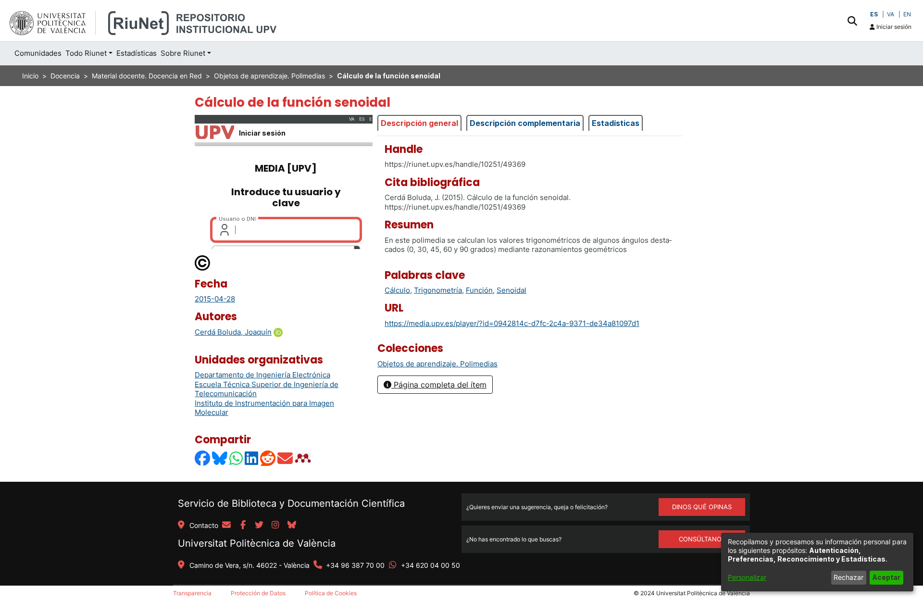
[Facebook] (203, 458)
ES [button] (874, 14)
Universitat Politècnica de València (257, 543)
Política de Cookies (331, 593)
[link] (437, 363)
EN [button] (907, 14)
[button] (852, 20)
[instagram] (275, 525)
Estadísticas (615, 123)
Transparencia (192, 593)
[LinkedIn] (252, 458)
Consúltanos (702, 539)
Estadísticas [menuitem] (136, 53)
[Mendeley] (304, 458)
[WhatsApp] (236, 458)
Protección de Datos (258, 593)
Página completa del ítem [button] (438, 384)
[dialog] (817, 562)
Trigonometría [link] (438, 290)
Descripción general (419, 123)
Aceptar (886, 577)
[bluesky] (292, 525)
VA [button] (890, 14)
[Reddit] (268, 458)
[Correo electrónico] (285, 458)
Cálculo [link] (397, 290)
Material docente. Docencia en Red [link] (147, 76)
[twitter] (259, 525)
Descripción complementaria (525, 123)
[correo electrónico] (226, 525)
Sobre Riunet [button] (183, 53)
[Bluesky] (220, 458)
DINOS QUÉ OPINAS (702, 507)
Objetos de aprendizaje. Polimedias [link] (269, 76)
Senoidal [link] (511, 290)
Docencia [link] (65, 76)
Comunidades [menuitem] (38, 53)
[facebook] (243, 525)
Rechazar (848, 577)
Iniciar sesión (893, 26)
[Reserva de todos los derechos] (203, 262)
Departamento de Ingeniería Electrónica (262, 374)
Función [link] (479, 290)
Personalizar (747, 577)
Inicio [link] (30, 76)
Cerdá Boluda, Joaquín (233, 332)
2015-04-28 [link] (215, 298)
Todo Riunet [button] (86, 53)
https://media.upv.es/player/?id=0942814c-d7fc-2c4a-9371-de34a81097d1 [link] (512, 323)
